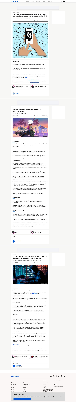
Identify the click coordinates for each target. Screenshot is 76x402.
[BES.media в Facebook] (51, 376)
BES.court (44, 1)
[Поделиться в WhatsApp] (37, 20)
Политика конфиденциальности (46, 387)
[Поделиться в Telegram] (39, 20)
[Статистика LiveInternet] (55, 389)
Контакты (44, 384)
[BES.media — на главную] (14, 1)
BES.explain (13, 389)
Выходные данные (57, 382)
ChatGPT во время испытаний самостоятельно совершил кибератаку (28, 348)
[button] (61, 1)
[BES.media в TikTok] (64, 376)
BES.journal (24, 387)
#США (14, 236)
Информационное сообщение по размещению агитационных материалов (48, 390)
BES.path (24, 391)
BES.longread (38, 1)
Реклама (55, 384)
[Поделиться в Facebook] (36, 20)
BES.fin (33, 1)
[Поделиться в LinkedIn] (34, 20)
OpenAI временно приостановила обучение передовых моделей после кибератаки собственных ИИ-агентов (30, 346)
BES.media (16, 20)
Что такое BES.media (57, 380)
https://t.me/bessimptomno (34, 80)
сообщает (34, 293)
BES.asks (24, 389)
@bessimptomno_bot (34, 82)
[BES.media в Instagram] (53, 376)
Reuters (26, 77)
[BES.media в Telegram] (59, 376)
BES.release (45, 380)
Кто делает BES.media (46, 382)
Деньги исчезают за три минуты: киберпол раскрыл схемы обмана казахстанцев (30, 350)
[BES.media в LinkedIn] (56, 376)
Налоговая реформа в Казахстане (26, 385)
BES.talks (12, 391)
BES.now (27, 1)
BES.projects (50, 1)
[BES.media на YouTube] (61, 376)
